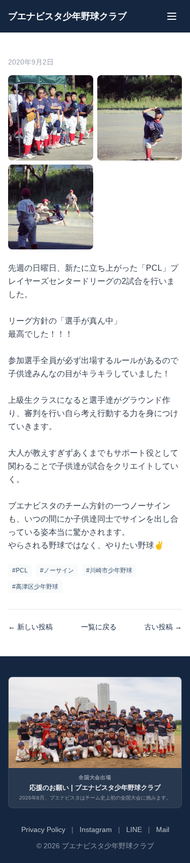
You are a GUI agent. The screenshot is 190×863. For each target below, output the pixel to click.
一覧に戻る (99, 627)
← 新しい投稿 (30, 627)
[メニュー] (172, 16)
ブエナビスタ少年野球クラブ (67, 16)
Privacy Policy (43, 829)
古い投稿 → (163, 627)
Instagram (96, 829)
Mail (162, 829)
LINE (134, 829)
